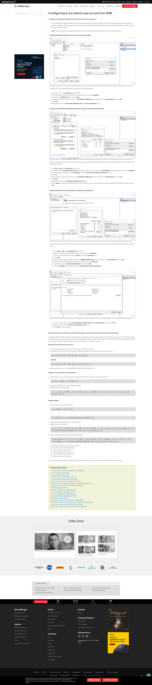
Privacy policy (87, 672)
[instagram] (83, 636)
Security (66, 672)
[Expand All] (41, 13)
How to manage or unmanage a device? (63, 491)
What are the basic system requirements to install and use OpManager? (72, 502)
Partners (128, 1)
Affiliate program (112, 672)
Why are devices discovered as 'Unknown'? (64, 477)
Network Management (20, 627)
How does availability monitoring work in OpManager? (68, 500)
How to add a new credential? (60, 473)
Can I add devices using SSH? (60, 475)
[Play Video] (54, 541)
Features (69, 6)
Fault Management (19, 634)
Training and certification (85, 627)
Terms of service (55, 672)
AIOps (16, 640)
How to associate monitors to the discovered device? (67, 485)
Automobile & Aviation (54, 612)
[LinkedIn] (79, 636)
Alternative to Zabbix (20, 619)
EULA (44, 672)
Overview (61, 6)
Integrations (51, 650)
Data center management (21, 643)
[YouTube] (87, 636)
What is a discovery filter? (59, 487)
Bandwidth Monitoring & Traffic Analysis (44, 588)
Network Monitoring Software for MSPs (73, 590)
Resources (100, 6)
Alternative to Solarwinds (21, 616)
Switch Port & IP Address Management (101, 588)
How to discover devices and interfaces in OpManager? (68, 470)
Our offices (76, 675)
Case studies (51, 659)
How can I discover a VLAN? (60, 498)
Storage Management (20, 637)
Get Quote (84, 6)
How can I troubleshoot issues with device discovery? (67, 504)
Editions (92, 6)
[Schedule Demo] (148, 675)
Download (128, 6)
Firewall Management (40, 590)
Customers (110, 6)
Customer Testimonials (54, 656)
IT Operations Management (98, 590)
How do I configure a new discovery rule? (64, 489)
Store (123, 1)
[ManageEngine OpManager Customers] (76, 567)
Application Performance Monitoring (44, 592)
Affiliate (134, 1)
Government (51, 619)
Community (51, 653)
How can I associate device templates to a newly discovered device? (72, 483)
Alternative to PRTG (20, 612)
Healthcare (51, 622)
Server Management (20, 630)
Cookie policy (99, 672)
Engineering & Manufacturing (56, 625)
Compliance (76, 672)
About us (80, 612)
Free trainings (82, 621)
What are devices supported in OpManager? (65, 479)
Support (118, 6)
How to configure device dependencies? (64, 494)
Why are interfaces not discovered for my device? (66, 481)
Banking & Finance (53, 616)
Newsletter (53, 675)
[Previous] (112, 532)
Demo (76, 6)
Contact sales (65, 675)
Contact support (82, 624)
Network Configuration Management (72, 588)
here (59, 681)
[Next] (115, 532)
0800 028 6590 (109, 1)
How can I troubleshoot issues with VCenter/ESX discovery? (69, 506)
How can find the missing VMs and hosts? (64, 496)
